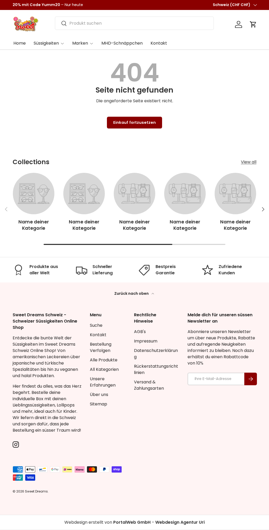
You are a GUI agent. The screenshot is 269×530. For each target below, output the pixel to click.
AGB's (140, 332)
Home (19, 43)
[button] (253, 24)
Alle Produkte (103, 360)
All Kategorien (104, 369)
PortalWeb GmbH (132, 522)
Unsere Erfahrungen (103, 382)
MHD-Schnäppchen (122, 43)
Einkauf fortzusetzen (134, 122)
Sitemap (98, 404)
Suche (96, 325)
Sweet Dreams (36, 491)
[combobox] (134, 23)
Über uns (99, 395)
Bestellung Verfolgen (100, 347)
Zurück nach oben (131, 293)
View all (248, 162)
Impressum (145, 341)
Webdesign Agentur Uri (180, 522)
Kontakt (159, 43)
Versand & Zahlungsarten (149, 385)
